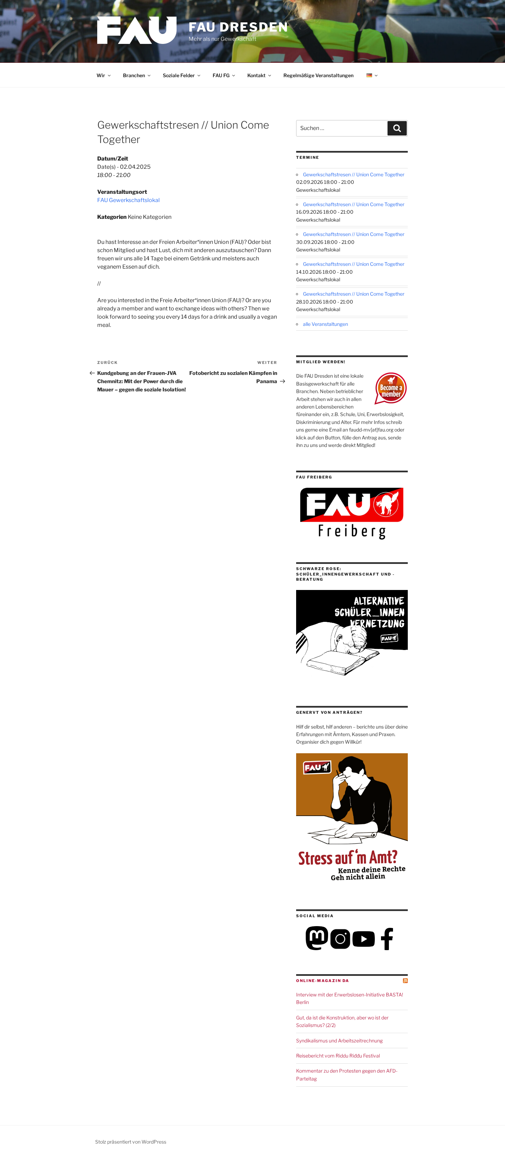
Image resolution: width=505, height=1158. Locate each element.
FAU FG (221, 75)
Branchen (134, 75)
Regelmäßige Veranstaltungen (318, 75)
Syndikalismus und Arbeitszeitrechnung (339, 1040)
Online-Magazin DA (322, 980)
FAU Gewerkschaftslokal (128, 200)
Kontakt (256, 75)
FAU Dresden (239, 27)
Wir (101, 75)
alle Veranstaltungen (325, 324)
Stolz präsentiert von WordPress (130, 1142)
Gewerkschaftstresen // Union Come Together (353, 174)
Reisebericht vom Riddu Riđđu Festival (338, 1056)
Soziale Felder (179, 75)
